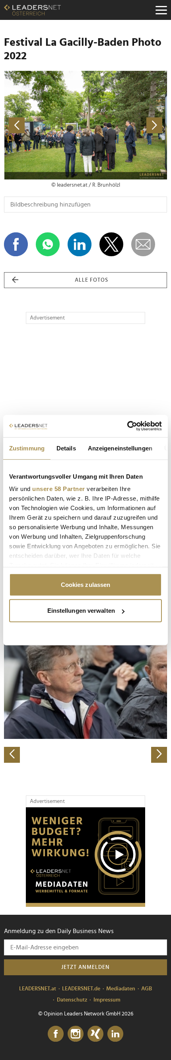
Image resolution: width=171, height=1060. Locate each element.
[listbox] (85, 683)
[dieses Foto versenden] (143, 244)
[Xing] (95, 1034)
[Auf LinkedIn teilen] (79, 244)
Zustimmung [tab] (27, 447)
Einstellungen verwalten (81, 610)
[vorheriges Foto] (45, 125)
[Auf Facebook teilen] (16, 244)
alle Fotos (91, 280)
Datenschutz (72, 1000)
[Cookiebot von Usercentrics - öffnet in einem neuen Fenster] (127, 426)
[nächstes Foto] (126, 125)
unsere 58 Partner (58, 488)
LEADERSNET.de (81, 989)
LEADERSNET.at (37, 989)
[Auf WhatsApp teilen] (48, 244)
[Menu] (161, 10)
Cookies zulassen (86, 584)
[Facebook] (56, 1034)
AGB (146, 989)
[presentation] (12, 755)
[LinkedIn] (115, 1034)
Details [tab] (66, 447)
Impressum (106, 1000)
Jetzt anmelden (85, 967)
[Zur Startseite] (32, 10)
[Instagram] (76, 1034)
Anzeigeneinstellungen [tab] (120, 447)
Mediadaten (120, 989)
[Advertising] (85, 857)
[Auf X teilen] (111, 244)
